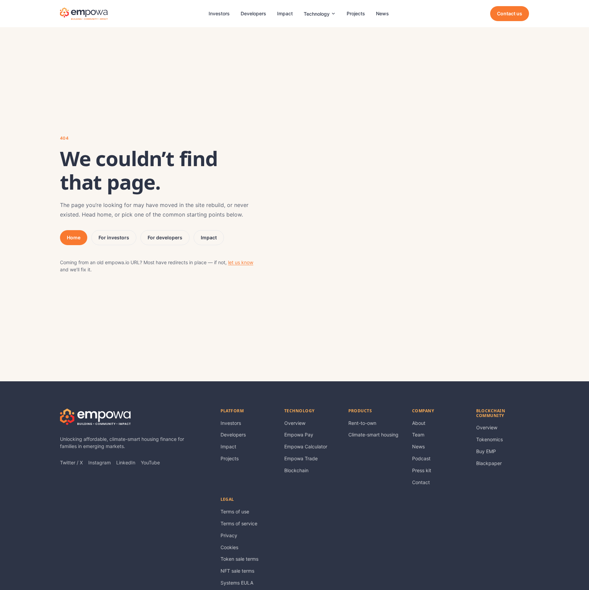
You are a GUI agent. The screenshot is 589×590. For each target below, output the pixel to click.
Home (73, 237)
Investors (219, 13)
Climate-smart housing (373, 434)
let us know (240, 262)
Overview (294, 423)
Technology (317, 14)
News (382, 13)
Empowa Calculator (305, 446)
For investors (114, 237)
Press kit (421, 470)
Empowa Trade (301, 458)
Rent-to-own (362, 423)
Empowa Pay (298, 434)
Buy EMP (486, 451)
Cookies (229, 547)
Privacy (229, 535)
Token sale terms (239, 559)
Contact (421, 482)
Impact (285, 13)
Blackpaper (489, 463)
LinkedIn (125, 462)
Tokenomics (489, 439)
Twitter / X (71, 462)
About (418, 423)
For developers (165, 237)
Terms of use (235, 511)
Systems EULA (237, 583)
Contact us (509, 13)
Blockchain (296, 470)
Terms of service (239, 523)
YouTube (150, 462)
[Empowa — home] (84, 13)
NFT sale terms (237, 571)
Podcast (421, 458)
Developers (253, 13)
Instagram (99, 462)
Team (418, 434)
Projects (356, 13)
